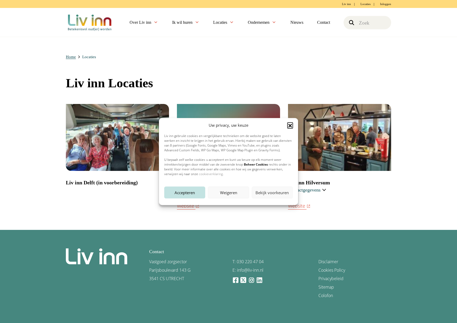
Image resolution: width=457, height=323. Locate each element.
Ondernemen (259, 22)
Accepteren (185, 192)
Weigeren (228, 192)
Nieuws (296, 22)
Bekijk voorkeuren (272, 192)
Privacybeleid (331, 278)
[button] (290, 125)
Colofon (325, 295)
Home (71, 57)
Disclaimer (328, 262)
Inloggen (385, 4)
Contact (323, 22)
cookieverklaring (211, 174)
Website (185, 206)
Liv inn (346, 4)
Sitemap (326, 287)
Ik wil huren (183, 22)
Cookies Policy (331, 270)
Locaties (365, 4)
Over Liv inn (141, 22)
